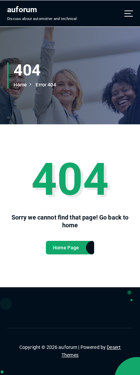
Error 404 (46, 84)
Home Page (66, 247)
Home (20, 84)
